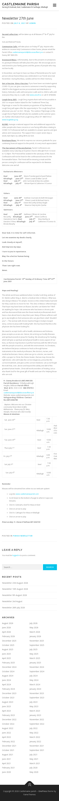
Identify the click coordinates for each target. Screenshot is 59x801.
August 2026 (7, 623)
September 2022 (37, 724)
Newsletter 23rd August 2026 (15, 583)
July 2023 (33, 702)
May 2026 (34, 627)
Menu (54, 5)
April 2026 (6, 632)
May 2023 (34, 706)
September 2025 (37, 645)
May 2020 (34, 772)
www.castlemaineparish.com (27, 494)
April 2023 (6, 710)
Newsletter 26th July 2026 (13, 607)
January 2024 (35, 689)
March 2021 (35, 763)
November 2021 (37, 745)
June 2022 (6, 732)
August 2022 (7, 728)
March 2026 (35, 632)
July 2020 (33, 767)
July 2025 (33, 649)
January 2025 (35, 662)
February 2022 (8, 741)
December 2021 (9, 745)
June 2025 (6, 653)
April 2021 (6, 763)
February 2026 (8, 636)
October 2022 (8, 724)
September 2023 (37, 697)
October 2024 (8, 671)
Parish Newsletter (23, 536)
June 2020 (6, 772)
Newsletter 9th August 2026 (14, 595)
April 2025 (6, 658)
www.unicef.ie (35, 95)
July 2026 (33, 623)
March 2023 (35, 710)
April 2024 (6, 684)
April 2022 (6, 737)
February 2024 (8, 689)
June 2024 (6, 680)
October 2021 (8, 750)
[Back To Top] (29, 785)
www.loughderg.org (10, 120)
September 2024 (37, 671)
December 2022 (9, 719)
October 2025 (8, 645)
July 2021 (33, 754)
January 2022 (35, 741)
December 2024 (9, 667)
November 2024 (37, 667)
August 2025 (7, 649)
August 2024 (7, 675)
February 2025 (8, 662)
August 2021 (7, 754)
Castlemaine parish (20, 4)
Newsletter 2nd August (12, 601)
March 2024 (35, 684)
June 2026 (6, 627)
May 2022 (34, 732)
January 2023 (35, 715)
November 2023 (37, 693)
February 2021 (8, 767)
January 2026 (35, 636)
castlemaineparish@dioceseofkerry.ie (27, 52)
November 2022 (37, 719)
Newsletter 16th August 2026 (15, 589)
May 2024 (34, 680)
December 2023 (9, 693)
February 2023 (8, 715)
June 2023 (6, 706)
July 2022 (33, 728)
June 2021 (6, 759)
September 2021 (37, 750)
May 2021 (34, 759)
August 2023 (7, 702)
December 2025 (9, 640)
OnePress (42, 791)
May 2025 (34, 653)
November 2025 (37, 640)
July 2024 (33, 675)
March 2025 (35, 658)
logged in (16, 555)
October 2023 (8, 697)
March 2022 (35, 737)
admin (32, 23)
